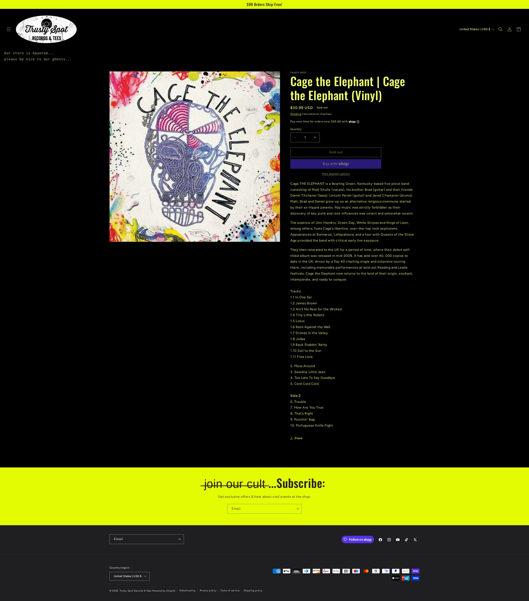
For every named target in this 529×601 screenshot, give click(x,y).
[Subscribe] (296, 509)
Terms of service (229, 590)
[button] (8, 29)
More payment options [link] (336, 173)
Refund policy (188, 590)
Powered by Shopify (164, 590)
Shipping (295, 114)
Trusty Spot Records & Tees (135, 590)
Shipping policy (253, 590)
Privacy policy (208, 590)
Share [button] (298, 438)
